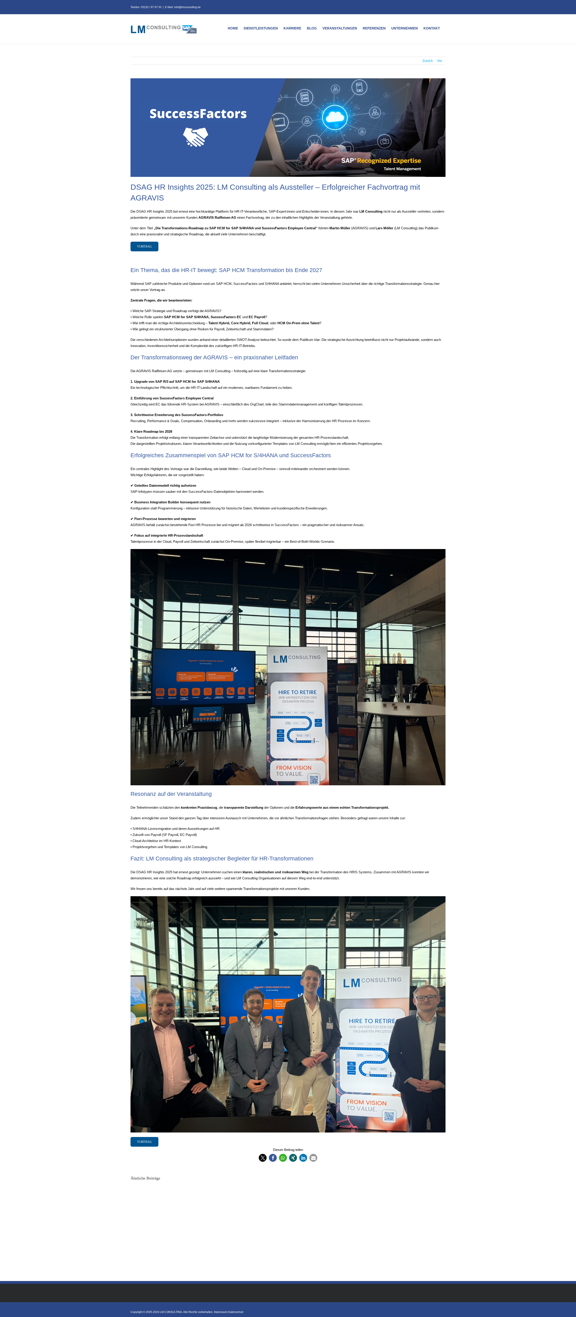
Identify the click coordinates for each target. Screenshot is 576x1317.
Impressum (220, 1312)
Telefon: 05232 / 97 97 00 (146, 7)
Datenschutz (235, 1312)
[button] (263, 1158)
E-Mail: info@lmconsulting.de (183, 7)
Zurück (428, 61)
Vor (439, 61)
